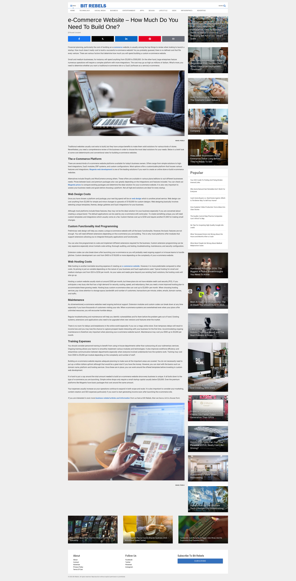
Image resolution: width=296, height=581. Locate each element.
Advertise (76, 565)
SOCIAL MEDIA (100, 10)
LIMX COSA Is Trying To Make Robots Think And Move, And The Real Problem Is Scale (207, 332)
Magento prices (74, 185)
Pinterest (128, 565)
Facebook (128, 560)
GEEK (174, 10)
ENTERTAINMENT (129, 10)
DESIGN (151, 10)
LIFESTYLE (163, 10)
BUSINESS (114, 10)
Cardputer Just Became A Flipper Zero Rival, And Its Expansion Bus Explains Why (201, 539)
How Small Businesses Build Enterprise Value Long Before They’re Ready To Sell (205, 158)
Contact (76, 562)
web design (136, 198)
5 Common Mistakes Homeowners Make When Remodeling (203, 474)
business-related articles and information (112, 398)
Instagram (129, 567)
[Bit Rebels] (92, 6)
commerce (118, 47)
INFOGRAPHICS (186, 10)
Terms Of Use (78, 569)
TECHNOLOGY (84, 10)
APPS (142, 10)
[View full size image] (126, 103)
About (75, 560)
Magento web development (100, 169)
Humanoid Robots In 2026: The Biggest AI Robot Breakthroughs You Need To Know (206, 271)
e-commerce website (131, 266)
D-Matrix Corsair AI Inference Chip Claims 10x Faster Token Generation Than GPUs (207, 414)
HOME (72, 10)
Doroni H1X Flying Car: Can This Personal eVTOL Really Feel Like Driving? (207, 445)
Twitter (127, 562)
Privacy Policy (78, 567)
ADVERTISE (201, 10)
